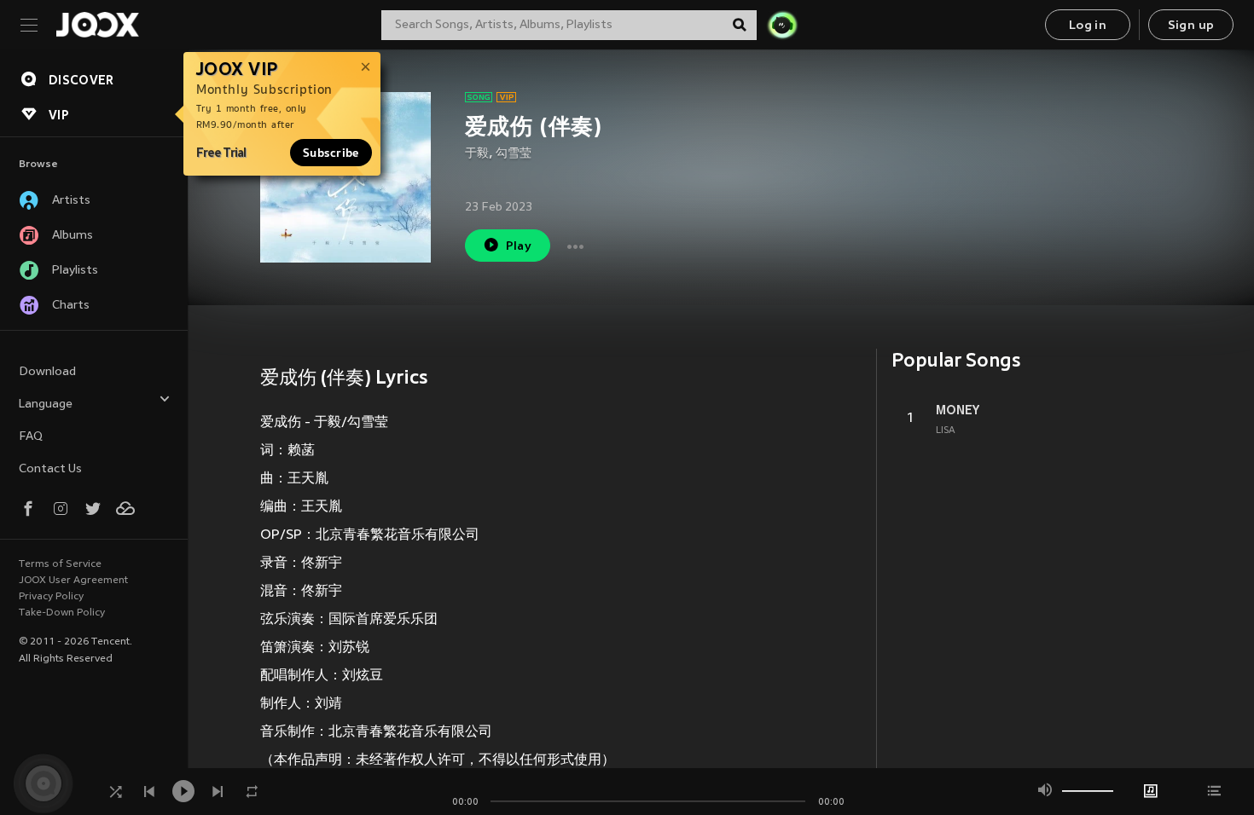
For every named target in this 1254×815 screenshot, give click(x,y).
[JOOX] (97, 25)
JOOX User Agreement (73, 581)
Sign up (1191, 26)
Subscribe (331, 152)
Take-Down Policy (62, 613)
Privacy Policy (51, 597)
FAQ (31, 437)
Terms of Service (60, 564)
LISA (945, 430)
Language (46, 404)
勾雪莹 (513, 153)
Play (519, 246)
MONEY (957, 410)
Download (47, 372)
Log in (1087, 26)
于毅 (477, 153)
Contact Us (50, 469)
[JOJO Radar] (782, 25)
